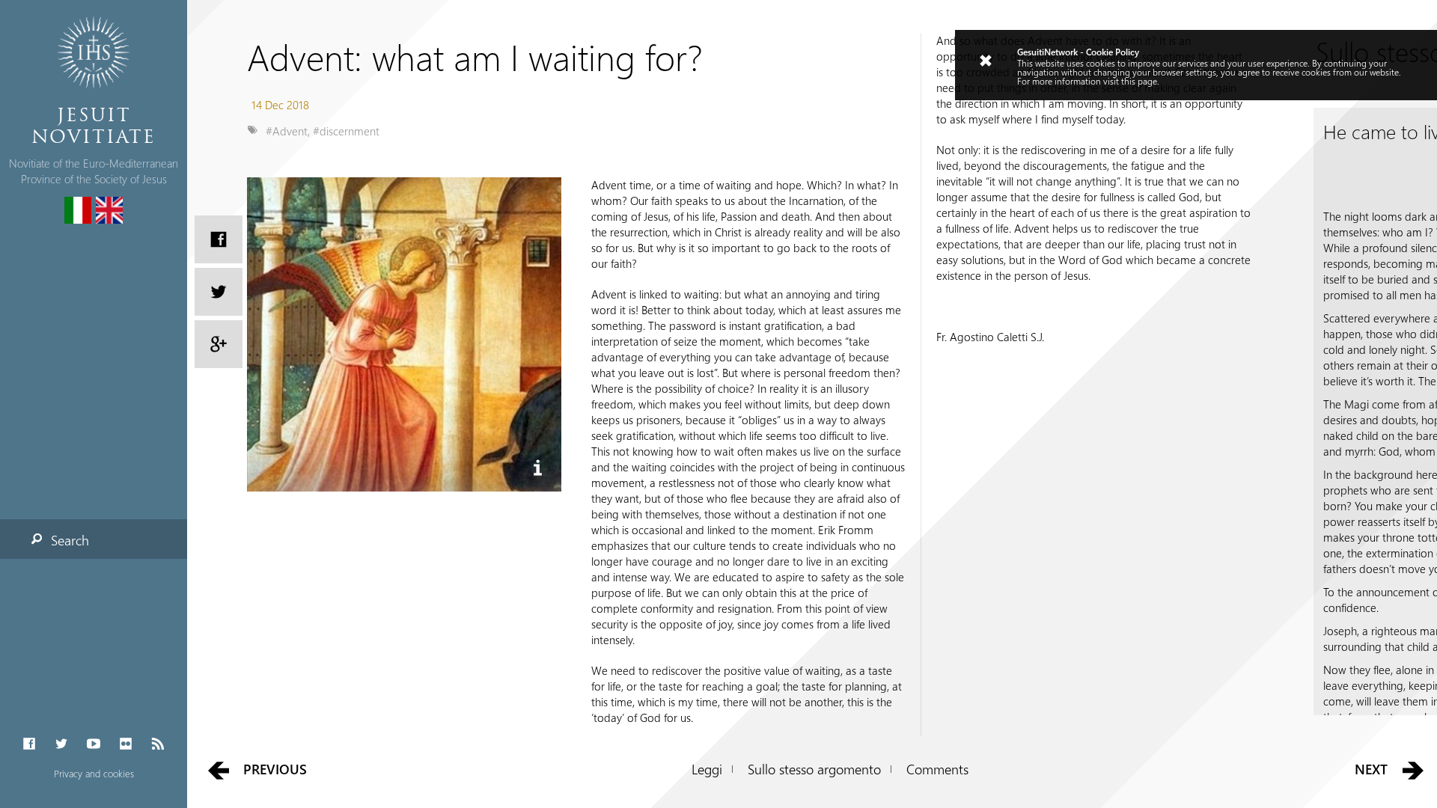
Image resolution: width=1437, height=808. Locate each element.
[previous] (218, 769)
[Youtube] (93, 744)
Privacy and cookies (94, 773)
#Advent (287, 130)
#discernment (346, 130)
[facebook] (218, 239)
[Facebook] (29, 744)
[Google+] (218, 344)
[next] (1413, 769)
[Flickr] (126, 744)
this (1128, 81)
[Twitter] (61, 744)
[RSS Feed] (158, 744)
